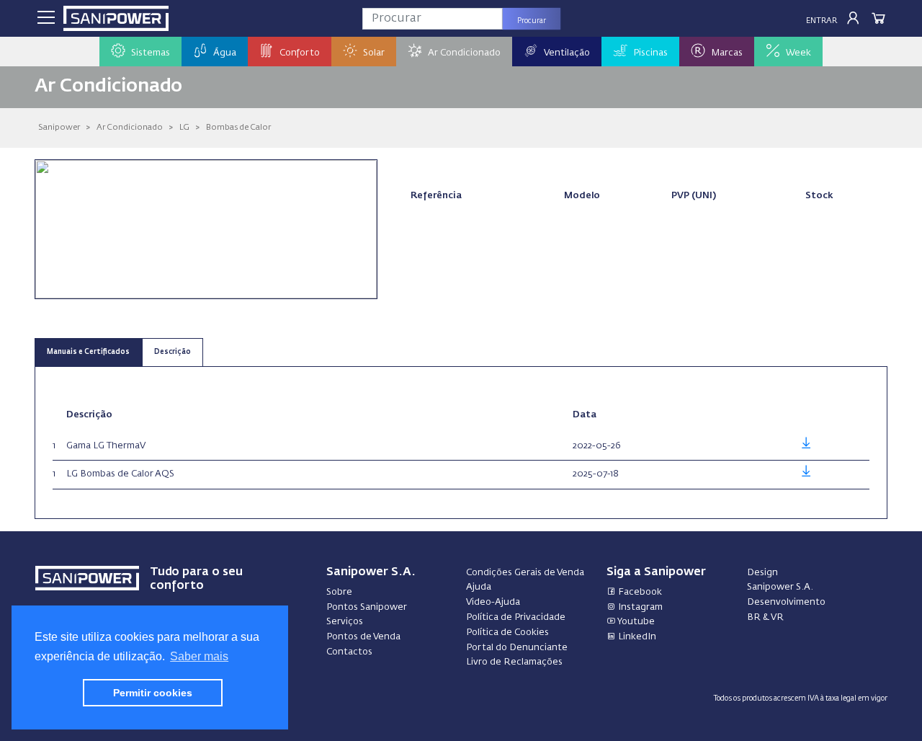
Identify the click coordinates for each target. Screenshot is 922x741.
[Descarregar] (806, 446)
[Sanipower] (116, 18)
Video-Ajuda (493, 602)
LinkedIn (636, 637)
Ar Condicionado (130, 127)
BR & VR (765, 617)
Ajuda (478, 587)
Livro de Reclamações (514, 662)
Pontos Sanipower (366, 607)
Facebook (639, 592)
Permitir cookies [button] (152, 692)
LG (184, 127)
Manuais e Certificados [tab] (88, 352)
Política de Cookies (507, 632)
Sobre (339, 592)
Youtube (635, 621)
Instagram (639, 607)
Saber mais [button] (199, 656)
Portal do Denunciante (517, 647)
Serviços (344, 621)
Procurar (531, 21)
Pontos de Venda (363, 637)
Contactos (349, 652)
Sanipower (59, 127)
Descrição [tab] (172, 352)
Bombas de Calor (238, 127)
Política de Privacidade (515, 617)
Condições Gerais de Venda (525, 572)
